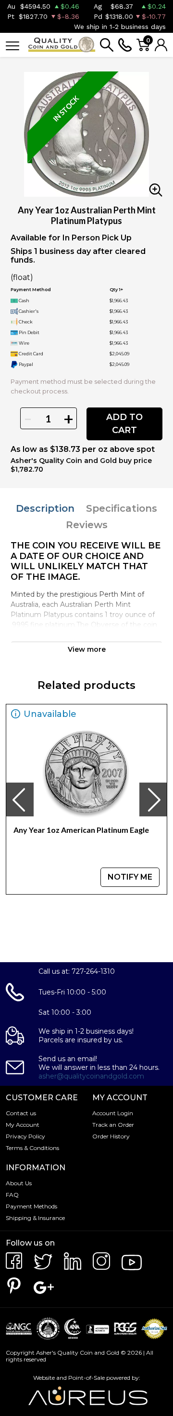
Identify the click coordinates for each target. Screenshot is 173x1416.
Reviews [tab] (87, 525)
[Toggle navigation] (12, 45)
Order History (111, 1136)
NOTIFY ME (130, 877)
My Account (22, 1124)
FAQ (12, 1194)
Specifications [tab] (121, 508)
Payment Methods (31, 1206)
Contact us (21, 1113)
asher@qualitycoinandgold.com (91, 1076)
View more (87, 649)
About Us (19, 1183)
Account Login (112, 1113)
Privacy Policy (25, 1136)
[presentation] (20, 799)
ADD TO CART (124, 423)
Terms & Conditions (32, 1147)
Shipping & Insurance (35, 1217)
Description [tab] (45, 508)
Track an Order (113, 1124)
